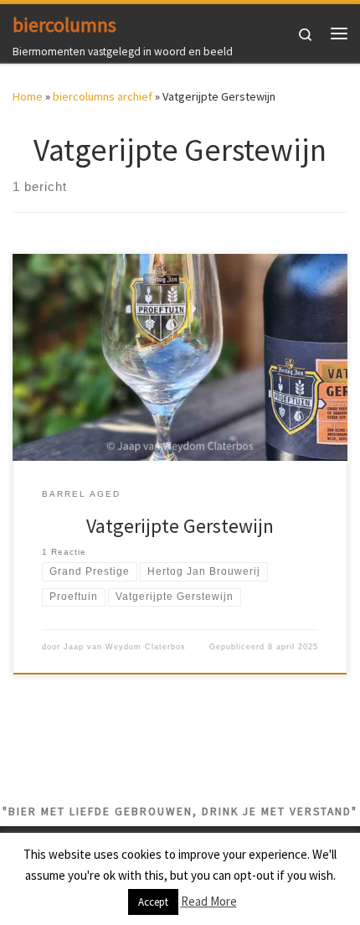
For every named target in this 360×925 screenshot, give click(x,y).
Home (28, 96)
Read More (209, 901)
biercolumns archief (102, 96)
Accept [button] (153, 902)
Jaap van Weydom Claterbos (125, 647)
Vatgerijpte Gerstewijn (180, 526)
